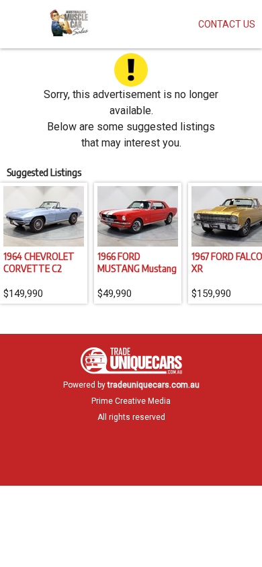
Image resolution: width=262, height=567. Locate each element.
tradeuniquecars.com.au (153, 385)
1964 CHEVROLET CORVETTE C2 (39, 262)
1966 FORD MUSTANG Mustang (137, 262)
